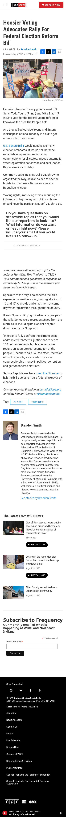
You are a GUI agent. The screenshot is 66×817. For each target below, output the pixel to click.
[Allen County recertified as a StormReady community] (13, 592)
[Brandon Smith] (10, 430)
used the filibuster (48, 373)
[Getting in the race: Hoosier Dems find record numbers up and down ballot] (13, 562)
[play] (5, 813)
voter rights (37, 402)
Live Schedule (13, 740)
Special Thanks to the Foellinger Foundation (28, 775)
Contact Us (11, 727)
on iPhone (22, 707)
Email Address (14, 641)
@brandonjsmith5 (48, 393)
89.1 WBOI (50, 701)
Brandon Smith (28, 49)
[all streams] (62, 813)
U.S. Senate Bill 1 (13, 145)
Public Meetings (14, 768)
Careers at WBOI (14, 754)
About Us (11, 713)
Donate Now (52, 4)
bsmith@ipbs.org (50, 389)
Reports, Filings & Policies (19, 761)
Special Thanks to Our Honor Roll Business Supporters (27, 782)
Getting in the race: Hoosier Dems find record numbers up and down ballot (42, 560)
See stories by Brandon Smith (39, 498)
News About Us (14, 720)
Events (9, 733)
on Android (33, 707)
